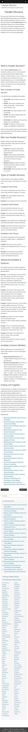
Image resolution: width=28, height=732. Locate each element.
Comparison (5, 612)
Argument (16, 601)
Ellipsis (16, 624)
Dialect (4, 618)
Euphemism (17, 629)
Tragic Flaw (17, 711)
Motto (3, 663)
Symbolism (5, 702)
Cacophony (5, 605)
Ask (8, 274)
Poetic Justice (18, 682)
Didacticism (17, 620)
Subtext (16, 698)
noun (24, 215)
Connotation (5, 614)
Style (3, 698)
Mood (3, 661)
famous (15, 278)
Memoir (4, 657)
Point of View (5, 683)
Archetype (4, 601)
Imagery (4, 646)
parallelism (13, 72)
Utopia (16, 713)
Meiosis (16, 655)
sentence (18, 76)
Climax (4, 610)
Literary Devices (8, 5)
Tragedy (16, 710)
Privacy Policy (17, 731)
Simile (16, 695)
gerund (15, 210)
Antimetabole (5, 595)
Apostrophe (5, 599)
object (23, 284)
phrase (20, 208)
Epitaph (16, 625)
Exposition (17, 631)
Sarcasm (16, 693)
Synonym (16, 704)
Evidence (4, 631)
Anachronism (5, 588)
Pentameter (17, 676)
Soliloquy (4, 697)
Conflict (16, 612)
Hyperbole (5, 644)
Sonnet (16, 697)
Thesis (16, 708)
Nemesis (4, 665)
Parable (4, 670)
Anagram (16, 588)
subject (16, 284)
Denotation (5, 616)
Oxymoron (5, 668)
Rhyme (16, 691)
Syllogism (16, 700)
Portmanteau (17, 683)
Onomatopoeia (18, 667)
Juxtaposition (17, 652)
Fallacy (16, 633)
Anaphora (4, 592)
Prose (15, 685)
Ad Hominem (5, 582)
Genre (3, 639)
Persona (4, 678)
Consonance (17, 614)
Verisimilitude (5, 715)
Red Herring (5, 689)
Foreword (16, 637)
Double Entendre (6, 624)
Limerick (4, 653)
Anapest (16, 590)
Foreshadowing (6, 637)
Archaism (16, 599)
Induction (16, 646)
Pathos (4, 676)
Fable (3, 633)
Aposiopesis (17, 597)
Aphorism (4, 597)
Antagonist (5, 594)
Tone (3, 710)
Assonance (5, 603)
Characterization (6, 609)
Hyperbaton (17, 642)
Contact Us (10, 731)
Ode (3, 667)
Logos (3, 655)
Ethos (15, 627)
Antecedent (17, 594)
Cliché (16, 609)
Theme (4, 708)
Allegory (4, 584)
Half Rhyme (5, 640)
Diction (4, 620)
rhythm (21, 78)
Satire (3, 695)
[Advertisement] (14, 49)
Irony (15, 650)
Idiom (15, 644)
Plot (3, 680)
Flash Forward (6, 635)
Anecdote (16, 592)
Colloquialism (18, 610)
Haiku (15, 639)
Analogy (4, 590)
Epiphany (4, 625)
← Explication (5, 489)
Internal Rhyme (6, 650)
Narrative (16, 663)
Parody (4, 674)
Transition (4, 713)
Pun (15, 687)
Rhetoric (4, 691)
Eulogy (4, 629)
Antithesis (16, 595)
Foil (15, 635)
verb (20, 284)
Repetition (17, 689)
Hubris (4, 642)
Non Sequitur (17, 665)
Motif (15, 661)
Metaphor (16, 657)
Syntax (4, 706)
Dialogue (16, 618)
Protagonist (5, 687)
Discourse (4, 622)
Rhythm (4, 693)
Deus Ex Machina (19, 616)
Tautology (16, 706)
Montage (16, 659)
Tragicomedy (5, 711)
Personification (18, 678)
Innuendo (16, 648)
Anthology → (23, 489)
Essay (3, 627)
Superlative (5, 700)
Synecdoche (17, 702)
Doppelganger (18, 622)
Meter (3, 659)
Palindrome (17, 668)
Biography (17, 603)
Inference (4, 648)
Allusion (4, 586)
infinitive (10, 210)
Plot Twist (16, 680)
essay (24, 399)
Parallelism (5, 672)
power (17, 407)
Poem (3, 682)
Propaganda (5, 685)
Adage (16, 582)
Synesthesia (5, 704)
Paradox (16, 670)
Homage (16, 640)
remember (7, 171)
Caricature (5, 607)
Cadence (16, 605)
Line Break (17, 653)
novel (10, 325)
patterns (12, 80)
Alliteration (17, 584)
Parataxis (16, 672)
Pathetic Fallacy (18, 674)
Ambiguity (16, 586)
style (16, 411)
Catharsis (16, 607)
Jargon (4, 652)
